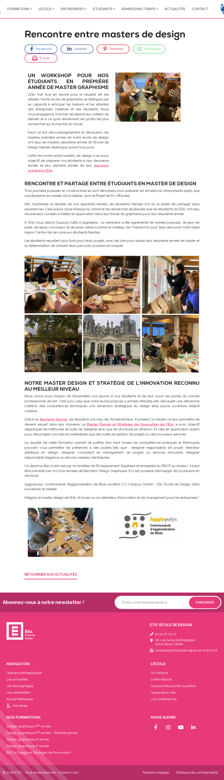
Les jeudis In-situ (163, 693)
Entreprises (72, 9)
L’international (161, 679)
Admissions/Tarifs (138, 9)
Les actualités (17, 679)
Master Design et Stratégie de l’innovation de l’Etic (130, 424)
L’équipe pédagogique (24, 673)
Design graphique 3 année (28, 746)
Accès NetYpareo (20, 699)
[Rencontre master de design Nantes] (171, 343)
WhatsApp (152, 49)
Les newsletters (18, 693)
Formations (18, 9)
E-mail (44, 58)
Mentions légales (156, 773)
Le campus (159, 673)
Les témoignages (20, 686)
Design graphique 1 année (29, 726)
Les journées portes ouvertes (173, 686)
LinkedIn (80, 49)
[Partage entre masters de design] (112, 284)
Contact (200, 9)
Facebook (44, 49)
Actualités (174, 9)
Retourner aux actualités (50, 574)
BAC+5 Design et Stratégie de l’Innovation (39, 753)
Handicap (20, 706)
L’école (45, 9)
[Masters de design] (53, 284)
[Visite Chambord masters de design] (112, 343)
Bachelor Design (53, 419)
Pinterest (116, 49)
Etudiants (102, 9)
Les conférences (164, 699)
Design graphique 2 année (28, 739)
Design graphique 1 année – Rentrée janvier (42, 733)
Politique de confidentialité (197, 773)
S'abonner (205, 602)
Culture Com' (69, 773)
